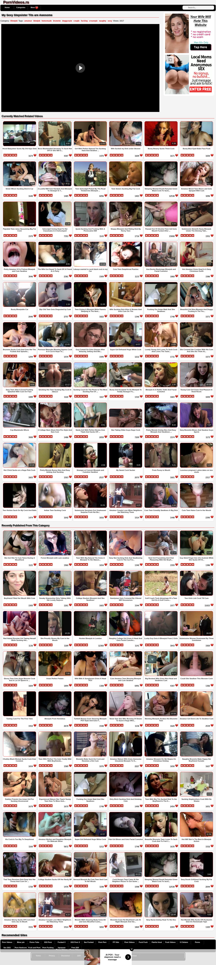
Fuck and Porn (34, 948)
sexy (110, 21)
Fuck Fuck (143, 942)
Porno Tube (34, 942)
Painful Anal (157, 942)
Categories (20, 7)
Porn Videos (7, 942)
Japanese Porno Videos (61, 948)
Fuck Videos (170, 942)
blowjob (36, 21)
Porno (197, 942)
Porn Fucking (48, 948)
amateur (28, 21)
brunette (57, 21)
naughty (102, 21)
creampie (93, 21)
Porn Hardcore (21, 948)
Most (33, 7)
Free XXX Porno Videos (75, 948)
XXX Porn (48, 942)
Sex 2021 (7, 948)
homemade (47, 21)
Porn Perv (102, 942)
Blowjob (14, 21)
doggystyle (67, 21)
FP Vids (116, 942)
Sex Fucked (89, 942)
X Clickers (184, 942)
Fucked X (61, 942)
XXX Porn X (75, 942)
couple (77, 21)
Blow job (21, 942)
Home (7, 7)
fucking (84, 21)
